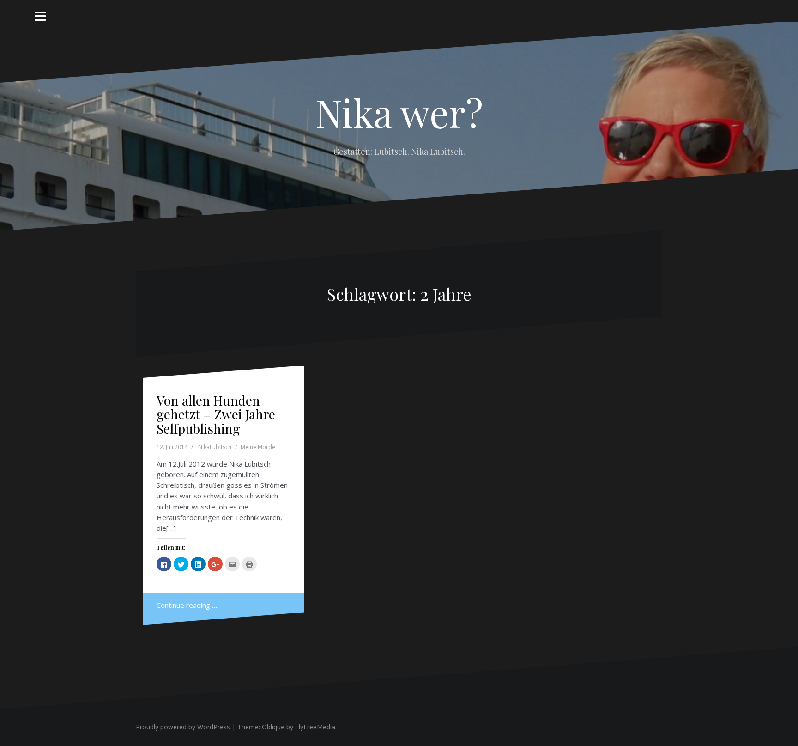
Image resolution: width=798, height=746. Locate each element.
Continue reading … (187, 605)
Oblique (273, 726)
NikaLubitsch (214, 447)
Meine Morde (258, 447)
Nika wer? (399, 112)
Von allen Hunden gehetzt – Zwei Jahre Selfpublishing (216, 414)
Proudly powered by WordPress (183, 726)
